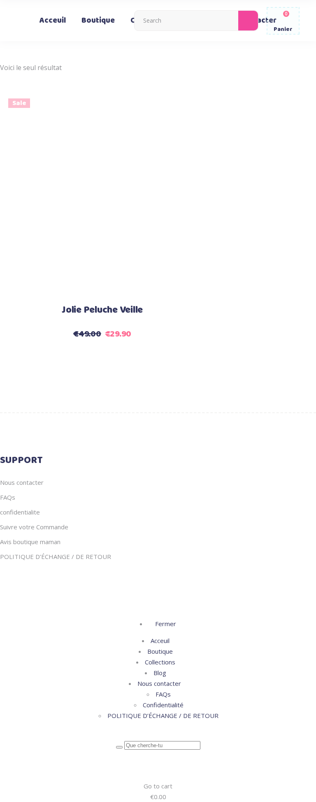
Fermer (164, 624)
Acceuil (160, 640)
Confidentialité (163, 705)
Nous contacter (22, 482)
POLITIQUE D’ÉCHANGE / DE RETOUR (55, 556)
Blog (159, 673)
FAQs (7, 497)
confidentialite (20, 512)
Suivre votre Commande (34, 527)
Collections (160, 662)
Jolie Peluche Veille (102, 310)
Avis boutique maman (30, 542)
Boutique (160, 651)
